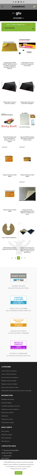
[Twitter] (15, 2)
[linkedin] (23, 2)
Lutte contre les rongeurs (9, 371)
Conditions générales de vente (10, 406)
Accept (18, 473)
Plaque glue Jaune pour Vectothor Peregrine (27, 102)
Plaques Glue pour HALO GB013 (10, 175)
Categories (17, 18)
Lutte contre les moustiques (9, 377)
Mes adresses (5, 441)
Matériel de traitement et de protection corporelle (16, 390)
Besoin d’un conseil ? (7, 412)
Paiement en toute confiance (10, 409)
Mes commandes (6, 438)
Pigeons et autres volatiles (9, 384)
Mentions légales (6, 402)
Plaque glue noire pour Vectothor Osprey (9, 102)
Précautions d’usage (7, 422)
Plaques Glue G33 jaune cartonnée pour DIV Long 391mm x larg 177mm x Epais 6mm (27, 250)
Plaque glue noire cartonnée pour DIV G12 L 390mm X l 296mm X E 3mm (27, 212)
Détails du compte (6, 434)
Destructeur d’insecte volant (10, 387)
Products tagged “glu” (18, 24)
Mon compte (5, 431)
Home (8, 24)
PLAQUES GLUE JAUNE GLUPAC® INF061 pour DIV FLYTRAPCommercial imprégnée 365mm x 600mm (10, 65)
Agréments (4, 416)
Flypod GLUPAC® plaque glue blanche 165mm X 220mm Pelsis (27, 138)
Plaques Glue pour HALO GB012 (27, 175)
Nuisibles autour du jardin (8, 380)
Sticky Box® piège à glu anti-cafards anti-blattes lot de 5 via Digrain (9, 139)
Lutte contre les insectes (8, 374)
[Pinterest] (21, 2)
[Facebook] (13, 2)
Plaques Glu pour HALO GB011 (9, 210)
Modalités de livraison (7, 399)
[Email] (18, 2)
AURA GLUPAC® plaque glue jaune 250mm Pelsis (9, 248)
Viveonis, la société (7, 419)
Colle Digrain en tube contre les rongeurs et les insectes (27, 64)
